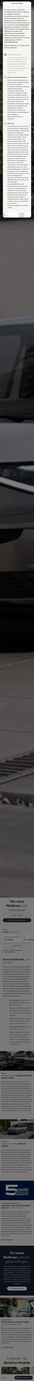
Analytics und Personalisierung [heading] (17, 77)
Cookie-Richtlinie (9, 40)
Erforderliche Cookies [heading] (14, 55)
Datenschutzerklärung (10, 42)
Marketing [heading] (10, 123)
